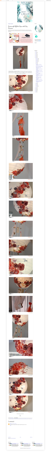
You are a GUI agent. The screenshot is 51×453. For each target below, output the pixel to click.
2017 (35, 57)
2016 (35, 87)
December (37, 58)
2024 (35, 51)
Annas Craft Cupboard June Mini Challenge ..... (39, 74)
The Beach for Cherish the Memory (39, 66)
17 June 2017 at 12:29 (14, 423)
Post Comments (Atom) (13, 438)
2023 (35, 52)
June (36, 63)
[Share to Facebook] (16, 417)
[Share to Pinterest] (17, 417)
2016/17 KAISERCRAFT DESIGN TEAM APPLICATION (15, 443)
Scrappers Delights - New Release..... (38, 67)
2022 (35, 53)
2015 (35, 88)
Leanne (10, 423)
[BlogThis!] (15, 417)
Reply (10, 425)
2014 (35, 89)
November (37, 59)
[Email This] (14, 417)
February (37, 85)
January (37, 86)
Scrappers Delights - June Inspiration (38, 78)
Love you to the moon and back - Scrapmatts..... (39, 70)
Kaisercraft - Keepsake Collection (39, 80)
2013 (35, 90)
